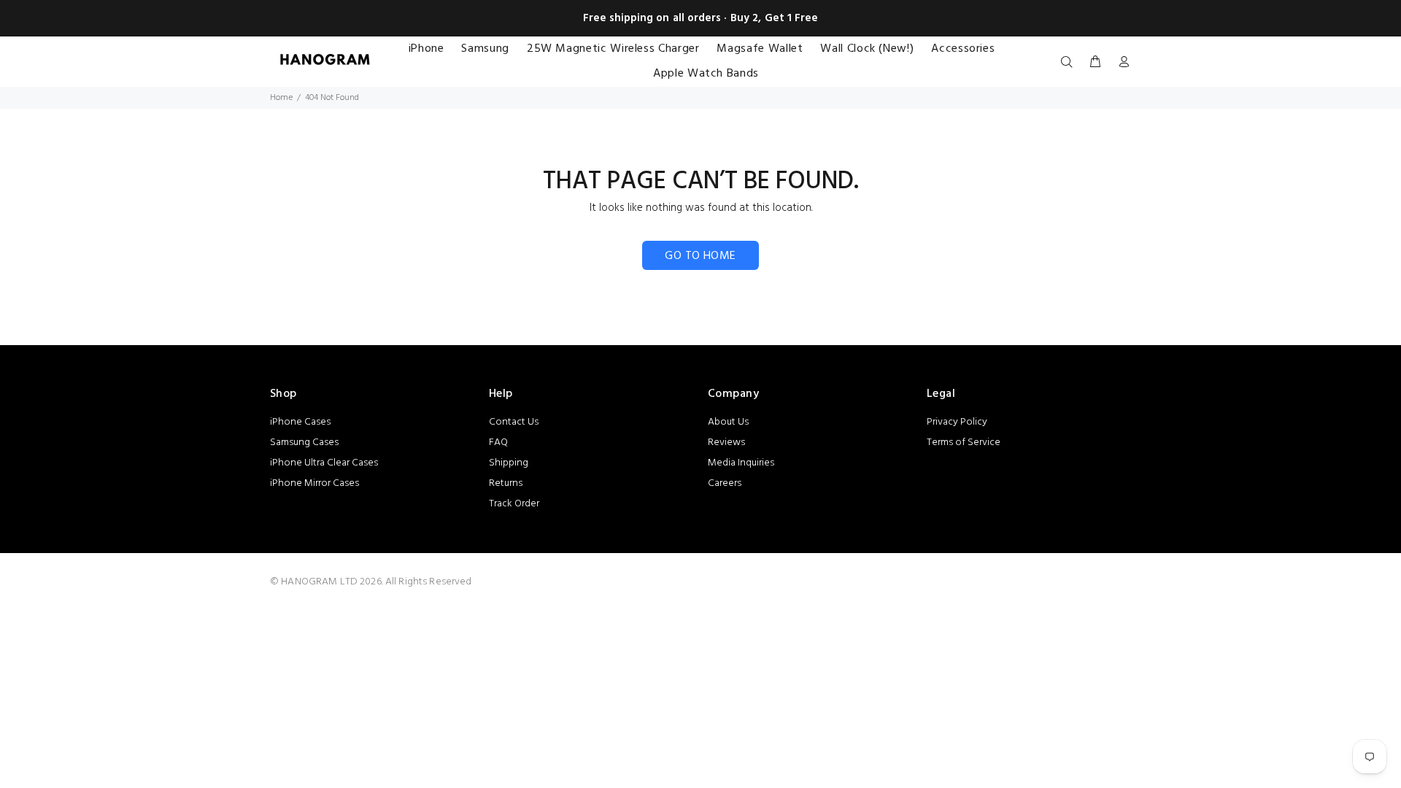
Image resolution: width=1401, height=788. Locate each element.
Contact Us (514, 422)
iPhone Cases (300, 422)
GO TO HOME (700, 256)
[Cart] (1095, 62)
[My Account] (1121, 62)
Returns (505, 483)
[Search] (1070, 62)
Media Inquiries (741, 463)
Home (281, 97)
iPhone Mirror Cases (314, 483)
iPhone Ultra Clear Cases (324, 463)
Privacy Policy (957, 422)
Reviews (726, 442)
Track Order (514, 503)
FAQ (498, 442)
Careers (724, 483)
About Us (728, 422)
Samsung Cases (304, 442)
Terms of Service (963, 442)
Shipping (508, 463)
